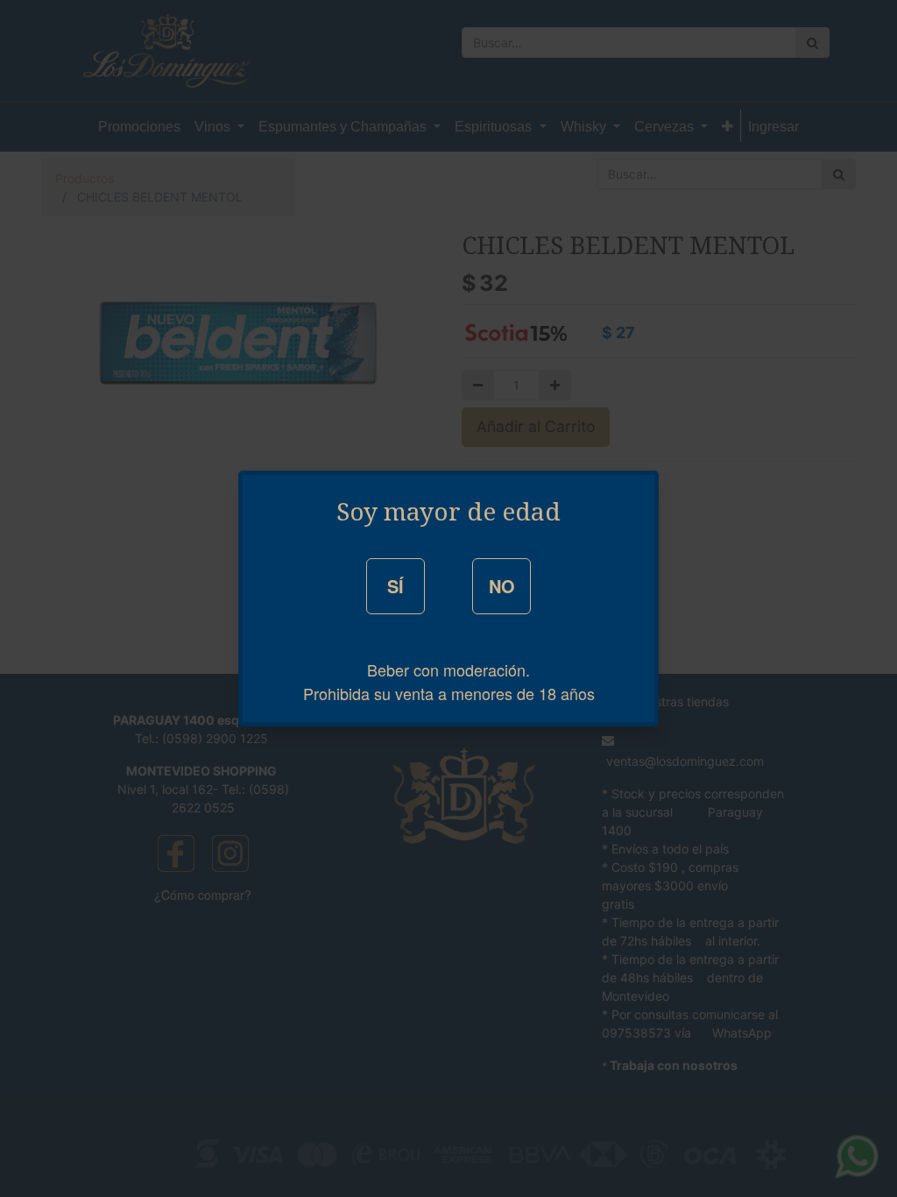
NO (502, 585)
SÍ (395, 585)
